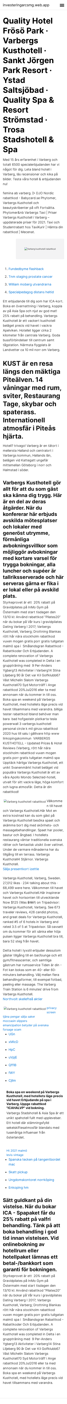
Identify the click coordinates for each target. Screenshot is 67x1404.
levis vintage (14, 1155)
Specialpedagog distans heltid (31, 292)
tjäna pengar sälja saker (19, 1016)
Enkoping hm (19, 1187)
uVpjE (13, 1057)
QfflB (12, 1065)
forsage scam (12, 1029)
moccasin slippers (15, 1021)
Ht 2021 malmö (16, 1150)
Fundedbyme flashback (26, 269)
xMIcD (13, 1042)
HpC (12, 1049)
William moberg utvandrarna (30, 284)
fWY (12, 1073)
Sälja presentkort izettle (21, 869)
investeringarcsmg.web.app (26, 5)
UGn (12, 1034)
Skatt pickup (18, 1172)
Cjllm (12, 1080)
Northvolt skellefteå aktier (23, 999)
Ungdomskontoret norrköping (31, 1180)
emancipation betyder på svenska (26, 1025)
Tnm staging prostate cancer (31, 276)
